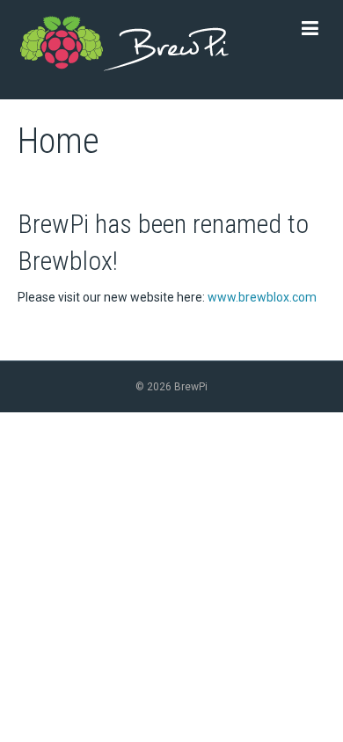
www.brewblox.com (262, 297)
